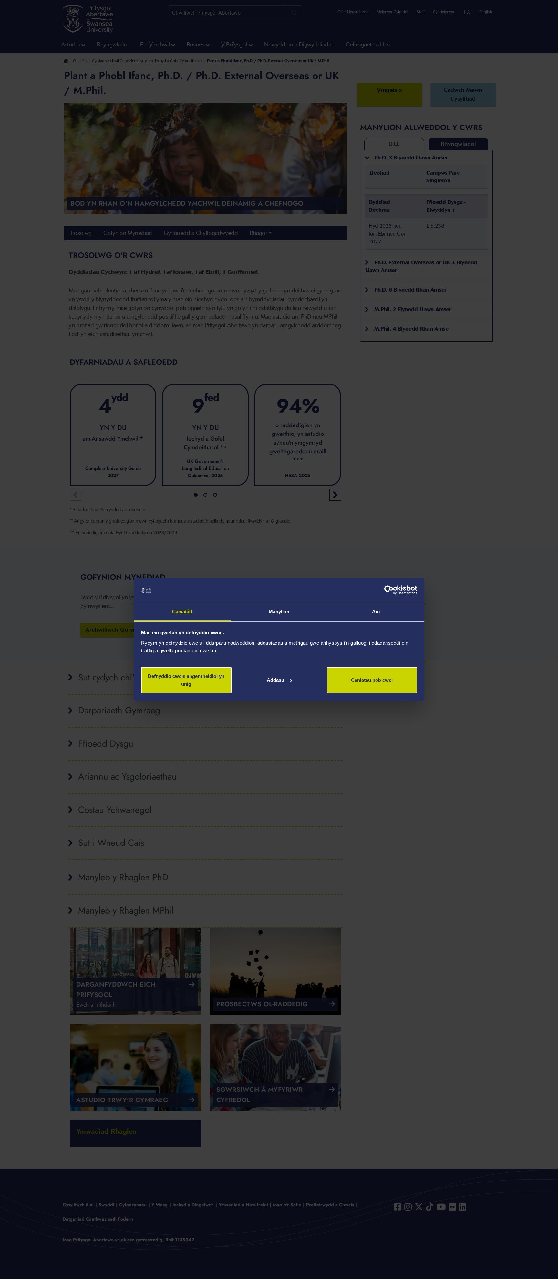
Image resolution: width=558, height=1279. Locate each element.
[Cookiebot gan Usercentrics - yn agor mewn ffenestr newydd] (389, 590)
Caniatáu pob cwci (372, 680)
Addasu (275, 680)
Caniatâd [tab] (182, 611)
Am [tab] (376, 611)
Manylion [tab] (279, 611)
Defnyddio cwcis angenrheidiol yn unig (186, 680)
